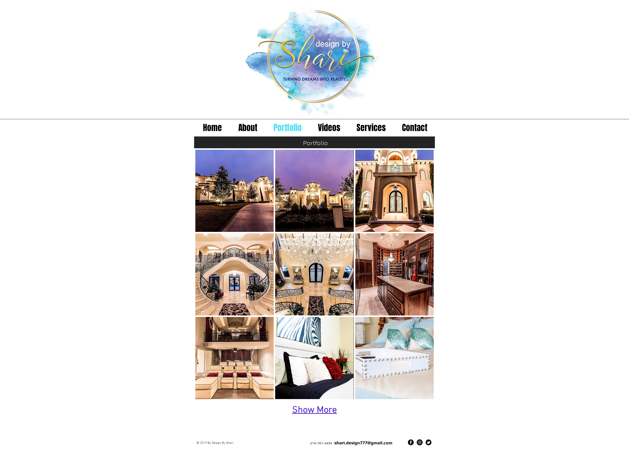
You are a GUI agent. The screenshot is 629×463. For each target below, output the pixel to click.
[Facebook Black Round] (411, 442)
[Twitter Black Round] (428, 442)
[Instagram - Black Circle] (420, 442)
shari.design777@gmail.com (363, 442)
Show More (314, 410)
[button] (234, 191)
